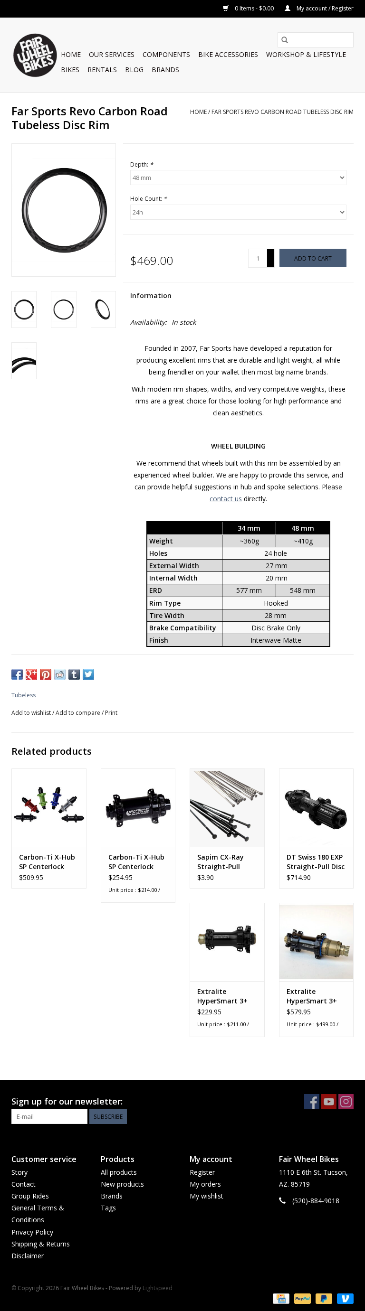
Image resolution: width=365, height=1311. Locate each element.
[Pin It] (45, 674)
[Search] (285, 39)
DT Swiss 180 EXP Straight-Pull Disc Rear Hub (316, 861)
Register (202, 1172)
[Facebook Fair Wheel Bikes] (311, 1101)
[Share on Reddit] (60, 674)
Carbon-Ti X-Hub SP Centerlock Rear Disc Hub (47, 861)
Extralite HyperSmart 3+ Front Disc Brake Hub (224, 996)
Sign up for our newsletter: (67, 1101)
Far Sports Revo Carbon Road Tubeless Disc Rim (282, 112)
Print (111, 713)
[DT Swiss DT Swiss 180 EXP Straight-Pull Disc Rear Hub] (316, 807)
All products (119, 1172)
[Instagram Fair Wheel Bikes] (346, 1101)
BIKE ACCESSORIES (228, 54)
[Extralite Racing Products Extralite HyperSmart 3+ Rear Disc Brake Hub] (316, 942)
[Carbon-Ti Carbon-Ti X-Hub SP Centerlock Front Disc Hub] (138, 807)
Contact (23, 1184)
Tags (108, 1207)
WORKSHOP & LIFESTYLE (306, 54)
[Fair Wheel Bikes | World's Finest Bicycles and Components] (34, 55)
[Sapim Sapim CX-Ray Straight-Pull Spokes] (227, 807)
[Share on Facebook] (17, 674)
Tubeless (23, 695)
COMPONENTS (166, 54)
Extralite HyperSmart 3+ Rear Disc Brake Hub (312, 996)
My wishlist (206, 1195)
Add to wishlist (31, 713)
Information (151, 295)
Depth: (141, 164)
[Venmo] (344, 1298)
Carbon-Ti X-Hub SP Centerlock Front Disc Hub (136, 861)
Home (71, 54)
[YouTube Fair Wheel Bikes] (328, 1101)
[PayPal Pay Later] (323, 1298)
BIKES (70, 69)
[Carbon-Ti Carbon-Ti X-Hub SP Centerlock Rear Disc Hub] (48, 807)
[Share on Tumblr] (74, 674)
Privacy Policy (32, 1231)
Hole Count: (148, 199)
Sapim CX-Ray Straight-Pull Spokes (220, 861)
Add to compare (79, 713)
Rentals (102, 69)
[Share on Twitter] (88, 674)
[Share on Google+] (31, 674)
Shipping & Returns (40, 1243)
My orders (205, 1184)
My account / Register (324, 8)
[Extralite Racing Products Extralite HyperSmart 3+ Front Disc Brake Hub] (227, 942)
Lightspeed (158, 1288)
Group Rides (30, 1195)
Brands (165, 69)
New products (122, 1184)
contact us (226, 498)
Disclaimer (27, 1255)
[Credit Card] (279, 1298)
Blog (134, 69)
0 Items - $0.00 (254, 8)
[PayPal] (301, 1298)
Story (19, 1172)
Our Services (111, 54)
